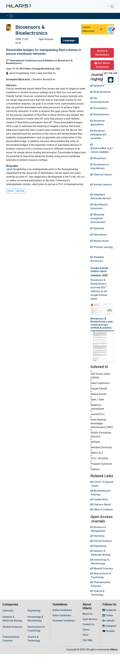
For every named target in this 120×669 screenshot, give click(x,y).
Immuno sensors (102, 184)
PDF (11, 191)
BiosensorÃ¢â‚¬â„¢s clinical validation (101, 150)
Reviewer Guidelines (63, 620)
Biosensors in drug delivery (99, 166)
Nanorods (98, 228)
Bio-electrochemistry (99, 100)
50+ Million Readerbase (103, 65)
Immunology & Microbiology (35, 618)
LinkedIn (110, 620)
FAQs (85, 634)
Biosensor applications (97, 122)
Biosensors (99, 158)
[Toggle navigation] (110, 6)
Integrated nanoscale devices (100, 196)
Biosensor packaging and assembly (98, 134)
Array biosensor (102, 91)
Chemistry (8, 610)
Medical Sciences (12, 626)
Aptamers (98, 85)
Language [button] (69, 40)
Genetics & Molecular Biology (12, 618)
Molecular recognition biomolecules (97, 218)
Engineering (34, 610)
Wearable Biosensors (97, 259)
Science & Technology (34, 638)
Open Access (89, 619)
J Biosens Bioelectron (43, 79)
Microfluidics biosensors (99, 206)
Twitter (109, 615)
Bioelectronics (101, 114)
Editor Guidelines (61, 615)
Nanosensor (100, 234)
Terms (85, 629)
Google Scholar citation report (99, 270)
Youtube (110, 631)
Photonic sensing (103, 247)
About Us (87, 613)
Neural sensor (101, 240)
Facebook (110, 610)
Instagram (110, 625)
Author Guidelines (62, 610)
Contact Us (88, 624)
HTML (21, 191)
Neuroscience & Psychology (36, 628)
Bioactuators (100, 108)
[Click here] (18, 6)
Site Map (87, 640)
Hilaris (114, 649)
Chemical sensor (102, 174)
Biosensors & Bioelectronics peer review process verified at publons (101, 323)
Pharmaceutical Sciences (10, 638)
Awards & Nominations (102, 52)
